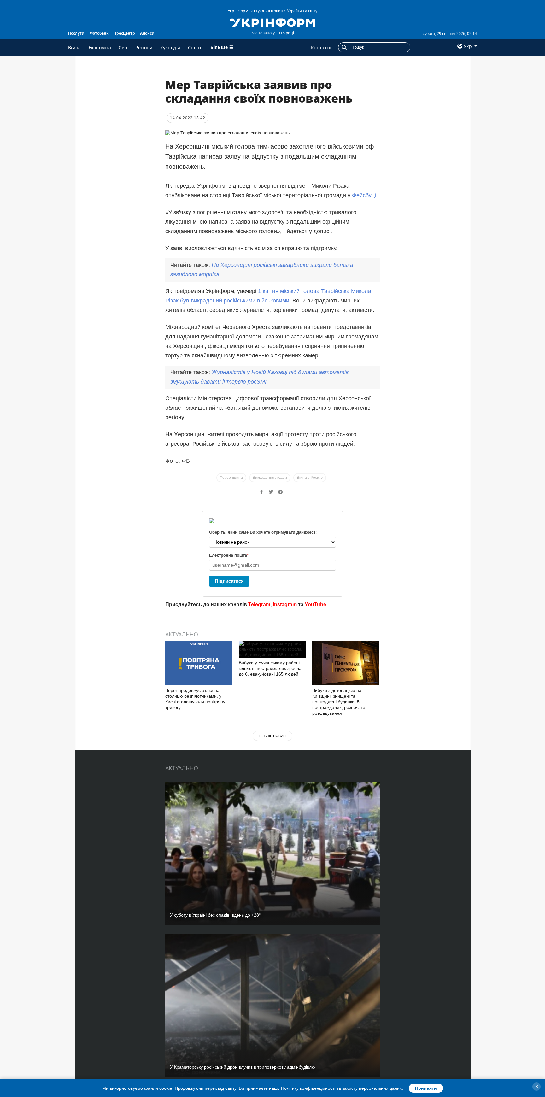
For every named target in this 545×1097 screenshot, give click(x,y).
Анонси (147, 33)
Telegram (259, 604)
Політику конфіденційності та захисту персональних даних (341, 1088)
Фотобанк (99, 33)
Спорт (195, 47)
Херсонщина (231, 477)
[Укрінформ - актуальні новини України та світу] (272, 22)
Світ (123, 47)
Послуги (76, 33)
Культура (170, 47)
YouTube (315, 604)
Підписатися (229, 581)
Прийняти (426, 1088)
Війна (74, 47)
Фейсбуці (364, 195)
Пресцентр (124, 33)
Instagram (285, 604)
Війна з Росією (310, 477)
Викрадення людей (270, 477)
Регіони (143, 47)
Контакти (321, 47)
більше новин (272, 736)
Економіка (100, 47)
